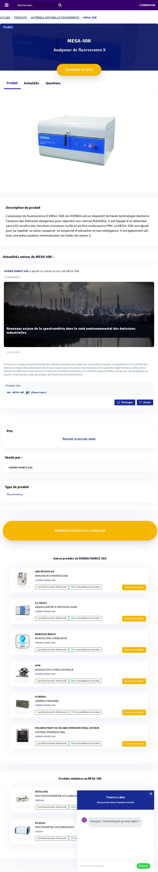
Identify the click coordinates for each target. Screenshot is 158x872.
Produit (12, 83)
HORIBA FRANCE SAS (16, 271)
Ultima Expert (38, 392)
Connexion (147, 5)
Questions (53, 83)
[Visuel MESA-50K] (79, 140)
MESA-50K (18, 392)
